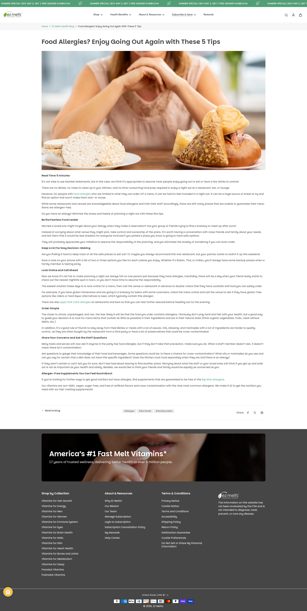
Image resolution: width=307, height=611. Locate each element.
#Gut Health (145, 411)
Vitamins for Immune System (60, 522)
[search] (286, 15)
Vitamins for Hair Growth (57, 500)
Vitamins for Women (54, 516)
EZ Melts (158, 606)
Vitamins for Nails (52, 538)
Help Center (112, 538)
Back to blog (52, 410)
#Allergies (129, 411)
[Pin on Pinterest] (261, 412)
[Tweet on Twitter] (254, 412)
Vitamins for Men (52, 511)
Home (45, 26)
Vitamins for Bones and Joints (60, 553)
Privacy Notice (170, 500)
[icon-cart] (300, 15)
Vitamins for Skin (52, 543)
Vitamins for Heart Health (57, 548)
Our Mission (112, 506)
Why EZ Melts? (113, 500)
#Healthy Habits (164, 411)
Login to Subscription (118, 522)
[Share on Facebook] (247, 412)
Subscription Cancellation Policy (125, 527)
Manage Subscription (118, 516)
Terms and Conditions (175, 511)
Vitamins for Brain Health (57, 532)
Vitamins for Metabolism (57, 559)
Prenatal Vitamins (53, 569)
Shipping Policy (171, 522)
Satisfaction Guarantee (175, 532)
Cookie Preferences (173, 538)
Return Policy (169, 527)
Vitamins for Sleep (53, 564)
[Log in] (293, 14)
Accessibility (169, 516)
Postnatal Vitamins (53, 575)
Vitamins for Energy (54, 506)
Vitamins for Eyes (52, 527)
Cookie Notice (170, 506)
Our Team (111, 511)
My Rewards (112, 532)
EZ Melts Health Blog (63, 26)
